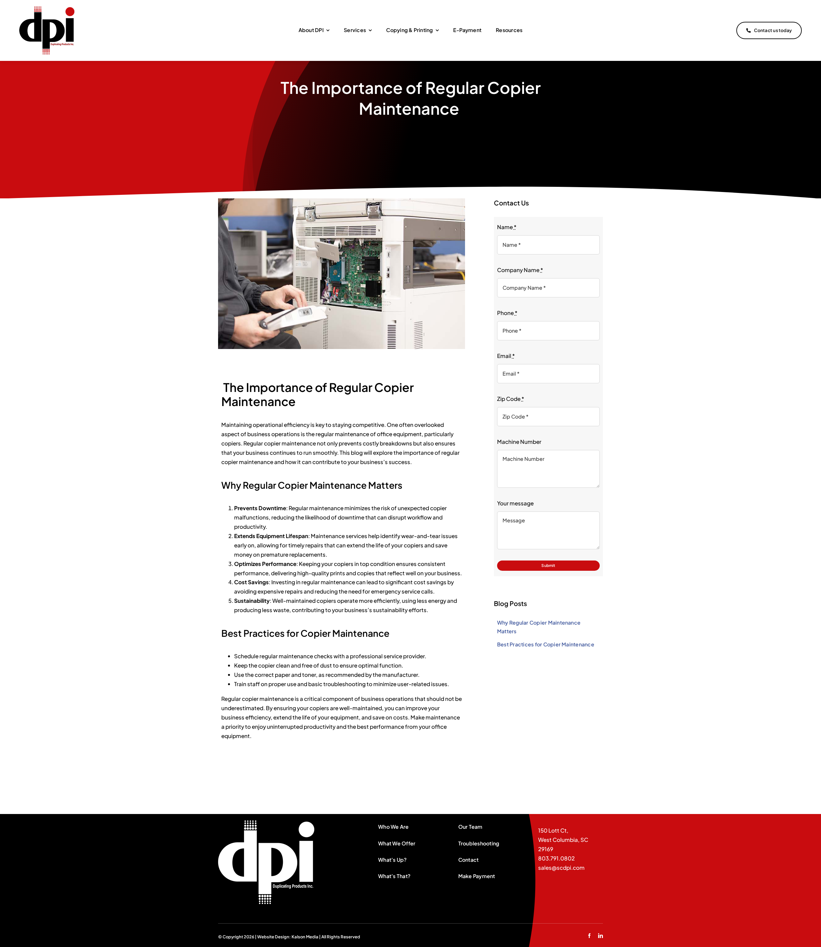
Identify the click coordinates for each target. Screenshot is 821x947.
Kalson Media (305, 936)
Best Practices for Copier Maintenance (545, 644)
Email (506, 355)
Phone (507, 312)
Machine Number (519, 441)
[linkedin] (600, 935)
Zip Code (510, 398)
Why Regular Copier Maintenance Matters (538, 627)
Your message (515, 503)
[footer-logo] (266, 823)
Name (506, 226)
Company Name (520, 269)
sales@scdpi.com (561, 867)
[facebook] (589, 935)
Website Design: (274, 936)
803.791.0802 (556, 858)
